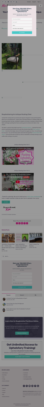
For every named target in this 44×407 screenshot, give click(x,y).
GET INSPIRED (22, 32)
